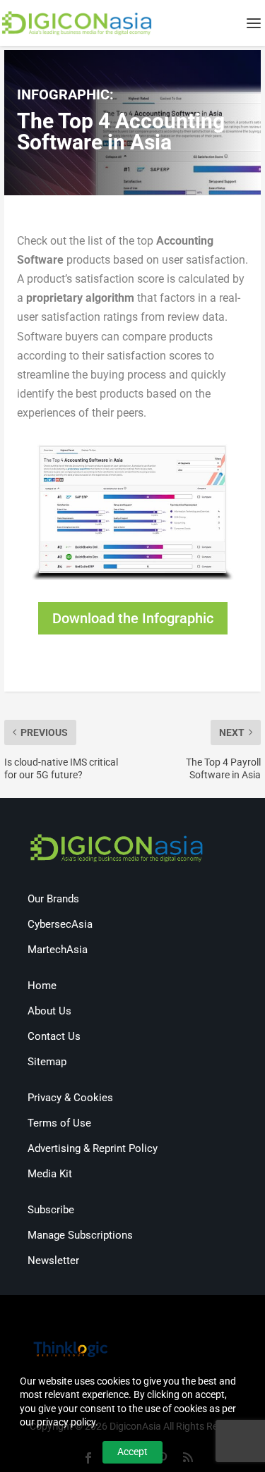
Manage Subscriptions (80, 1235)
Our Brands (53, 899)
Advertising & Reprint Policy (93, 1148)
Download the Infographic (132, 618)
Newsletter (53, 1260)
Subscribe (51, 1209)
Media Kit (50, 1173)
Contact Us (54, 1036)
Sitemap (47, 1061)
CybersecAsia (60, 924)
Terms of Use (59, 1123)
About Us (49, 1011)
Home (42, 985)
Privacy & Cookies (70, 1097)
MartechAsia (58, 949)
